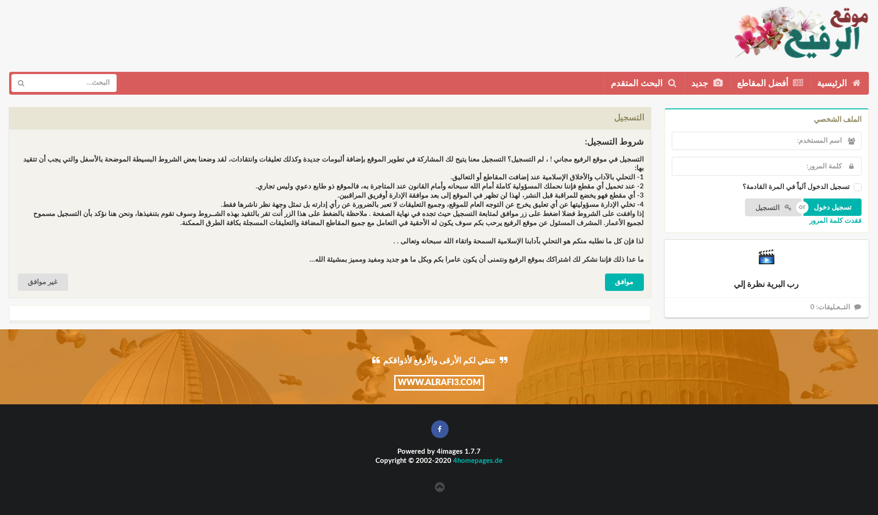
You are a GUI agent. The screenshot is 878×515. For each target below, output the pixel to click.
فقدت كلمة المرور (835, 220)
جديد (701, 83)
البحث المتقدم (638, 83)
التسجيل (768, 207)
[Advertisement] (177, 32)
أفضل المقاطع (764, 83)
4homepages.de (478, 460)
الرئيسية (833, 83)
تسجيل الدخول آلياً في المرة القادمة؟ (796, 186)
